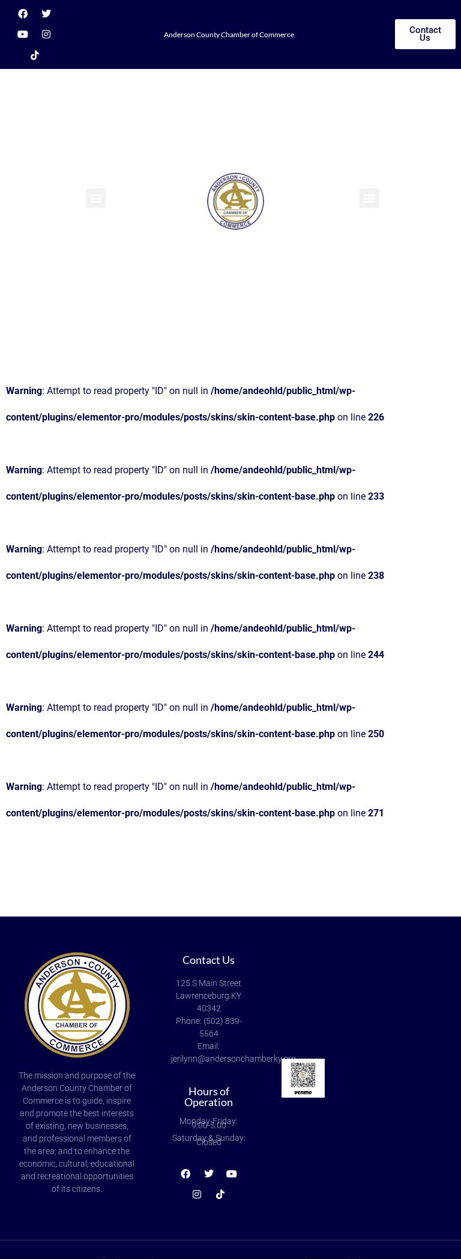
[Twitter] (46, 14)
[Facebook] (23, 14)
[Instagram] (46, 35)
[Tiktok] (35, 55)
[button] (96, 198)
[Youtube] (23, 35)
